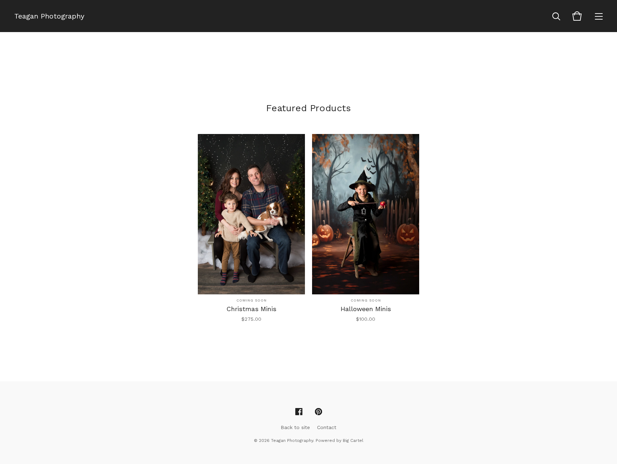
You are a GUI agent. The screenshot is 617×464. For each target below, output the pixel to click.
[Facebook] (299, 412)
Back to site (295, 427)
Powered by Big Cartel (339, 440)
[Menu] (599, 16)
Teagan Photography (49, 16)
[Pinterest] (318, 412)
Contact (326, 427)
